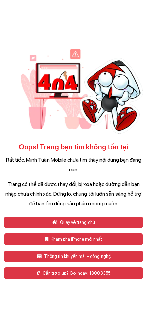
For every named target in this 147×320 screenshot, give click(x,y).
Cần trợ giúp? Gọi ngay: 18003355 (76, 273)
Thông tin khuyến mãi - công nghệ (77, 256)
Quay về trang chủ (77, 222)
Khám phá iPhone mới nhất (76, 239)
